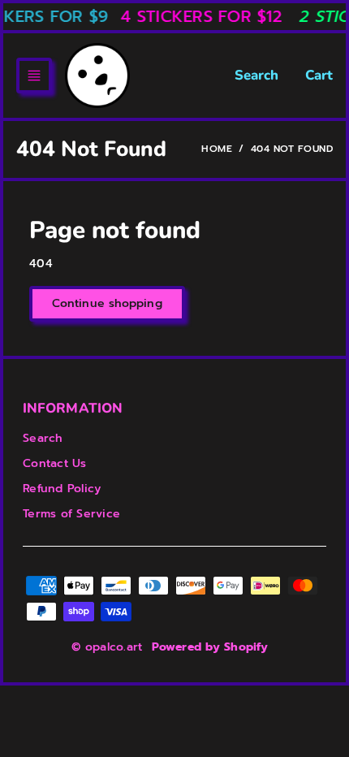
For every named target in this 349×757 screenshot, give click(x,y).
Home (216, 148)
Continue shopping (107, 303)
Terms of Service (71, 513)
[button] (34, 75)
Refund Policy (62, 488)
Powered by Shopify (210, 646)
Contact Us (55, 463)
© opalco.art (106, 646)
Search (257, 75)
